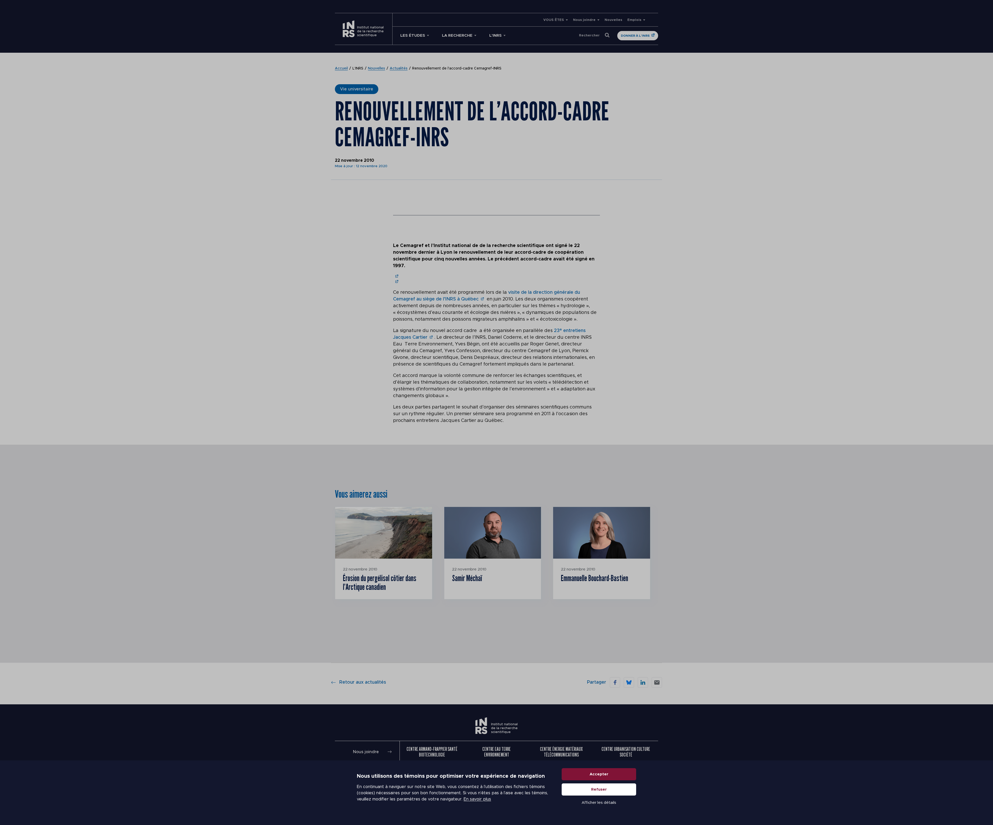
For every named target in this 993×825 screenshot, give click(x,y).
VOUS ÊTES (553, 20)
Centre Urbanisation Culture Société (625, 752)
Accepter (599, 774)
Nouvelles (613, 20)
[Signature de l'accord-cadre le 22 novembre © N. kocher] (396, 276)
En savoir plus (477, 799)
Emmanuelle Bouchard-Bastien (594, 578)
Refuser (599, 789)
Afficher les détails (599, 803)
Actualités (399, 68)
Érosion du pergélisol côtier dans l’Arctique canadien (379, 582)
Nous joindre (584, 20)
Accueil (341, 68)
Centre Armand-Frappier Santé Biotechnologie (432, 752)
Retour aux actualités (362, 682)
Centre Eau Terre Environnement (496, 752)
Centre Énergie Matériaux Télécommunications (561, 752)
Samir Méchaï (467, 578)
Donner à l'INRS (635, 35)
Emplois (634, 20)
